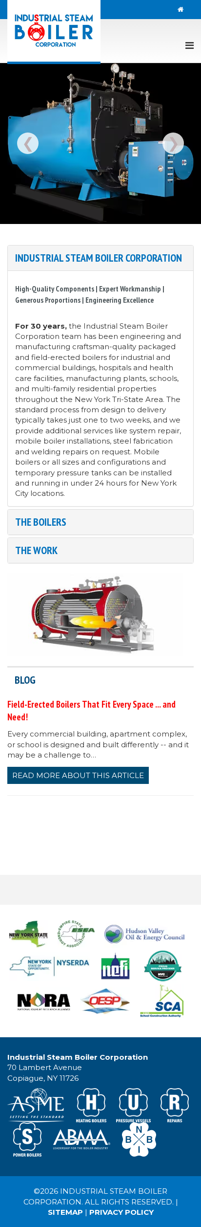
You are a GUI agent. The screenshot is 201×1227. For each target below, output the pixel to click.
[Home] (181, 9)
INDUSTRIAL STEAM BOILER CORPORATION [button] (98, 258)
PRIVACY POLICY (121, 1212)
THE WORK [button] (36, 550)
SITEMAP (65, 1212)
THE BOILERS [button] (40, 522)
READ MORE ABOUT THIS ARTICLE (78, 775)
